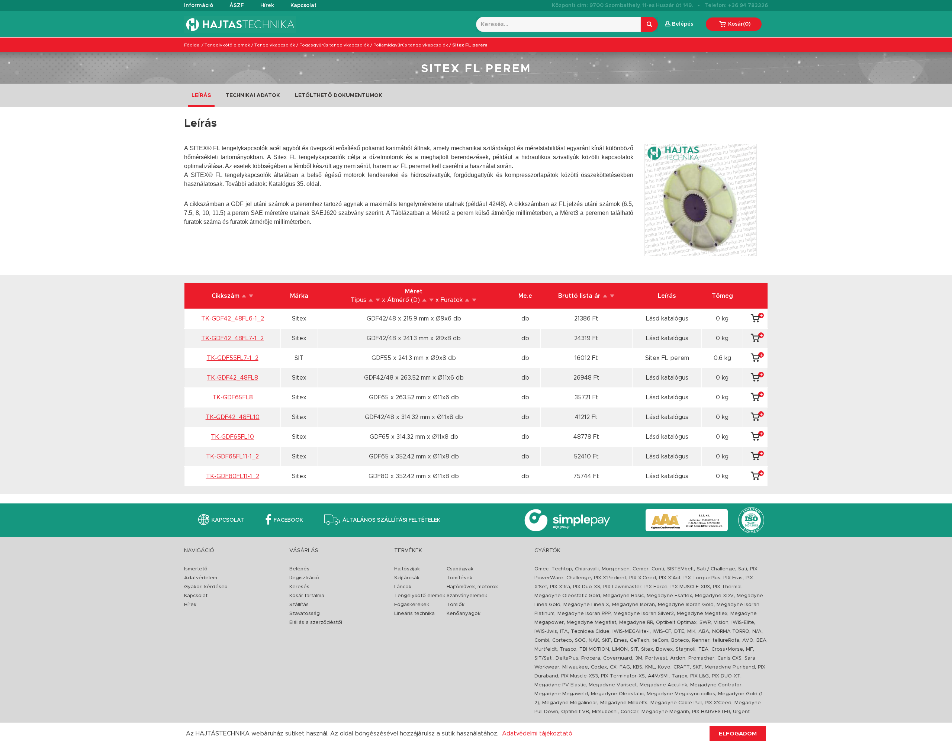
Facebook (288, 520)
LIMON (620, 649)
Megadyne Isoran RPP (584, 613)
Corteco (562, 640)
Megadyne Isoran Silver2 (644, 613)
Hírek (267, 5)
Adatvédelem (200, 578)
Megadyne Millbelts (623, 702)
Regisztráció (304, 578)
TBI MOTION (594, 649)
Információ (198, 5)
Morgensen (616, 569)
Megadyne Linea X (586, 604)
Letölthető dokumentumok (338, 95)
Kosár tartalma (306, 595)
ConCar (630, 711)
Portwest (656, 658)
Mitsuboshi (605, 711)
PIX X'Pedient (610, 578)
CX (613, 667)
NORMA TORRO (730, 631)
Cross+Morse (727, 649)
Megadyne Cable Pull (676, 702)
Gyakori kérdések (205, 586)
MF (749, 649)
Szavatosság (304, 613)
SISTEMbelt (680, 569)
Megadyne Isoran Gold (686, 604)
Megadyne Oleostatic (617, 694)
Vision (721, 622)
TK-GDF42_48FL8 (232, 378)
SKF (606, 640)
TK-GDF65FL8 (232, 397)
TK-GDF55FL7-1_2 (232, 358)
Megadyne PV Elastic (560, 685)
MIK (691, 631)
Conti (658, 569)
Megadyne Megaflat (591, 622)
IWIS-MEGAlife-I (631, 631)
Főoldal (192, 45)
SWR (705, 622)
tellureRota (726, 640)
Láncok (402, 586)
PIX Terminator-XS (623, 676)
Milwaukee (575, 667)
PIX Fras (733, 578)
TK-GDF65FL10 (232, 437)
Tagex (679, 676)
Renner (701, 640)
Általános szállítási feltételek (391, 520)
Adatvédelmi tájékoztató (537, 734)
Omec (541, 569)
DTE (679, 631)
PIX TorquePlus (702, 578)
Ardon (677, 658)
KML (650, 667)
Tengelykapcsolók (274, 45)
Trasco (568, 649)
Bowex (664, 649)
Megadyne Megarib (665, 711)
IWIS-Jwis (545, 631)
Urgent (741, 711)
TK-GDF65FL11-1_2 (232, 457)
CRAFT (681, 667)
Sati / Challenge (716, 569)
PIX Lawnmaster (622, 586)
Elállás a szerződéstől (315, 622)
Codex (599, 667)
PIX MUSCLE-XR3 (690, 586)
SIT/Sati (543, 658)
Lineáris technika (414, 613)
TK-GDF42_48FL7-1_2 (232, 338)
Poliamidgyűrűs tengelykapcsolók (410, 45)
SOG (580, 640)
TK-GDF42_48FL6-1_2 (232, 319)
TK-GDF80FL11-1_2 (232, 476)
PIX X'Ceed (642, 578)
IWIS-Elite (742, 622)
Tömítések (459, 578)
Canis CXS (729, 658)
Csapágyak (460, 569)
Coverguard (617, 658)
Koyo (664, 667)
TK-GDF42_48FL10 (233, 417)
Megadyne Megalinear (569, 702)
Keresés (299, 586)
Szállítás (299, 604)
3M (638, 658)
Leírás (201, 95)
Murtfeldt (545, 649)
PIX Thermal (727, 586)
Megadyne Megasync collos (681, 694)
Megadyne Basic (623, 595)
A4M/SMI (658, 676)
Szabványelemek (467, 595)
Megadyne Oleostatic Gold (567, 595)
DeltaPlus (567, 658)
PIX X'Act (670, 578)
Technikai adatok (253, 95)
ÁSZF (236, 5)
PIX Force (656, 586)
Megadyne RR (636, 622)
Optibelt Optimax (676, 622)
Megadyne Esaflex (669, 595)
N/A (757, 631)
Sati (742, 569)
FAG (625, 667)
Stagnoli (685, 649)
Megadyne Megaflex (702, 613)
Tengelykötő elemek (227, 45)
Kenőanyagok (463, 613)
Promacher (701, 658)
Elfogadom (738, 734)
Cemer (641, 569)
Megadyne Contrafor (716, 685)
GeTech (639, 640)
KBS (637, 667)
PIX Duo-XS (586, 586)
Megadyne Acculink (663, 685)
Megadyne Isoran (633, 604)
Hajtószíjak (407, 569)
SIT (634, 649)
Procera (590, 658)
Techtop (561, 569)
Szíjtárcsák (406, 578)
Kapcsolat (303, 5)
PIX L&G (699, 676)
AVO (747, 640)
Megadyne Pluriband (730, 667)
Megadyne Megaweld (561, 694)
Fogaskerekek (411, 604)
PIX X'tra (560, 586)
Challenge (578, 578)
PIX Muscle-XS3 (579, 676)
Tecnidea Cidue (590, 631)
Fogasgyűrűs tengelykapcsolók (334, 45)
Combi (541, 640)
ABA (703, 631)
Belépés (299, 569)
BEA (761, 640)
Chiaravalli (587, 569)
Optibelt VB (575, 711)
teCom (660, 640)
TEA (703, 649)
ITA (564, 631)
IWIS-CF (662, 631)
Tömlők (455, 604)
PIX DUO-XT (726, 676)
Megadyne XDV (714, 595)
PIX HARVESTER (711, 711)
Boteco (680, 640)
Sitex (647, 649)
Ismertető (196, 569)
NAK (594, 640)
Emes (620, 640)
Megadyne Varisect (613, 685)
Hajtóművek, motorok (472, 586)
